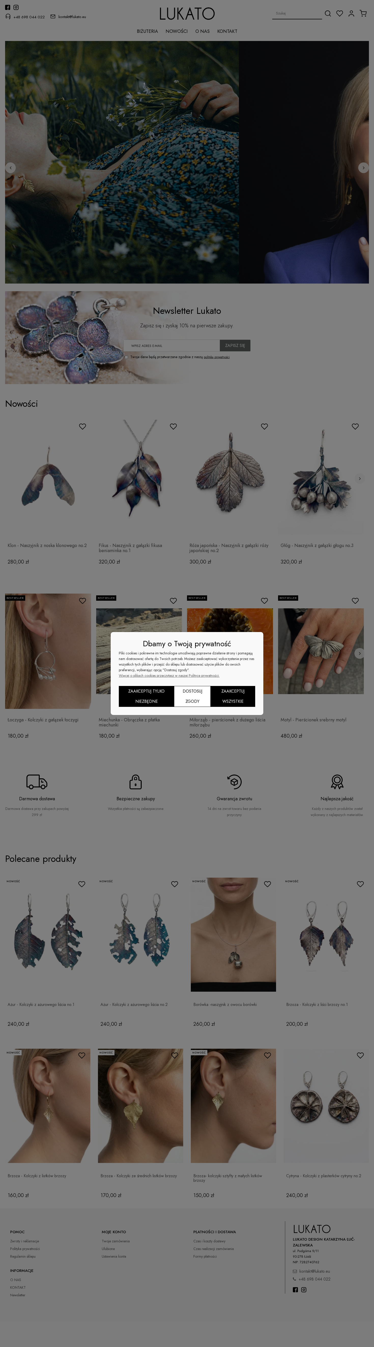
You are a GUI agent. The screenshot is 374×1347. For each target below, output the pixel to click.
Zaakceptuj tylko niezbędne (146, 696)
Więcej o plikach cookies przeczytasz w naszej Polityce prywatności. (169, 675)
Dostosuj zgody (192, 696)
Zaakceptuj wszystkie (232, 696)
